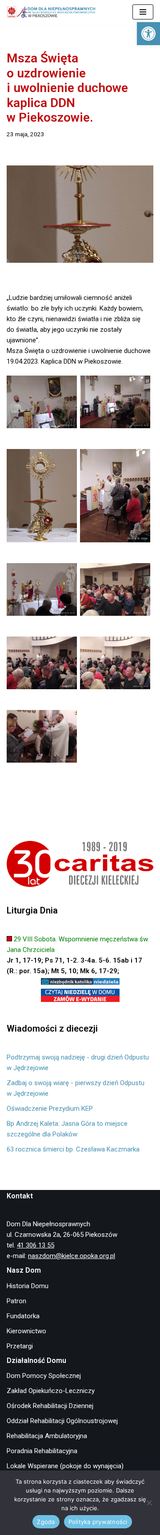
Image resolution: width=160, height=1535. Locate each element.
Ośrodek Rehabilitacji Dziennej (50, 1406)
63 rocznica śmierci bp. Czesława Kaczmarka (73, 1149)
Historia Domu (27, 1286)
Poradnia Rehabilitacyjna (42, 1451)
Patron (16, 1301)
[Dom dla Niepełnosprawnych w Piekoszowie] (51, 12)
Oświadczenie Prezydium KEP (50, 1109)
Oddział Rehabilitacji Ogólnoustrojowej (62, 1421)
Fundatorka (23, 1316)
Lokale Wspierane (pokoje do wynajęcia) (65, 1466)
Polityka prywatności (98, 1521)
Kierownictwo (26, 1331)
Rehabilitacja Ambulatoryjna (47, 1436)
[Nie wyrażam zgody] (148, 1502)
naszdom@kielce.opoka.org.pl (71, 1256)
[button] (148, 33)
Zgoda (46, 1521)
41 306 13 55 (35, 1245)
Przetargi (20, 1346)
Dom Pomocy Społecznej (44, 1376)
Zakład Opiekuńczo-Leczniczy (51, 1391)
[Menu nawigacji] (142, 11)
